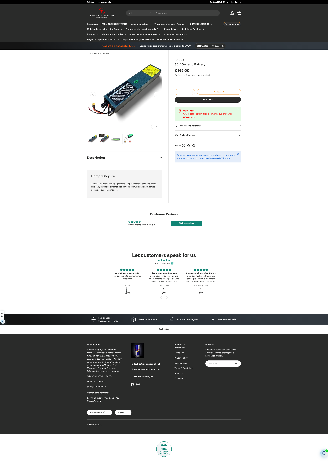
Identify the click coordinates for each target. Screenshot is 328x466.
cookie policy (181, 363)
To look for (179, 352)
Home (89, 53)
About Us (179, 373)
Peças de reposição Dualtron (101, 39)
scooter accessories (174, 34)
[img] (164, 260)
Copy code (219, 46)
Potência (114, 29)
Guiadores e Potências (168, 39)
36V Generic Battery (101, 53)
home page (92, 24)
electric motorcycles (112, 34)
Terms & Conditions (184, 368)
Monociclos (170, 29)
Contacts (179, 378)
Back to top (164, 329)
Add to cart (219, 92)
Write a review (186, 223)
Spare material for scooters (143, 34)
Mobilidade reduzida (97, 29)
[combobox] (173, 13)
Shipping (189, 75)
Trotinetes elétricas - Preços (169, 24)
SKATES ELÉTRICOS (199, 24)
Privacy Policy (181, 357)
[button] (239, 13)
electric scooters (139, 24)
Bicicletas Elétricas (191, 29)
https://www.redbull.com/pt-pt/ (145, 369)
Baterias (91, 34)
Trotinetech (179, 60)
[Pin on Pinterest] (193, 145)
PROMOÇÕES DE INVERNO (114, 24)
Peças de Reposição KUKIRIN (136, 39)
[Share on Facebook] (188, 145)
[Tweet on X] (183, 145)
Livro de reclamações (143, 376)
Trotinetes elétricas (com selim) (142, 29)
